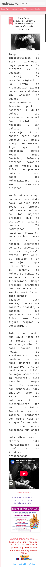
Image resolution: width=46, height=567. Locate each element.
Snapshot (30, 9)
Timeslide (37, 9)
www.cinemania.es (23, 492)
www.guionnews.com (22, 539)
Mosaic (20, 9)
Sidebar (25, 9)
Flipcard (8, 9)
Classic (3, 9)
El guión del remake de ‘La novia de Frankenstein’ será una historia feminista (24, 23)
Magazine (14, 9)
